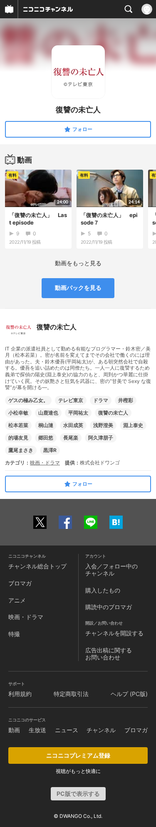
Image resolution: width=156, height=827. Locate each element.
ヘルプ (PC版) (129, 693)
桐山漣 (45, 425)
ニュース (66, 729)
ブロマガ (20, 583)
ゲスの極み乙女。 (28, 400)
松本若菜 (18, 425)
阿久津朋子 (100, 437)
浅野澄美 (103, 425)
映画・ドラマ (45, 462)
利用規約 (20, 693)
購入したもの (102, 590)
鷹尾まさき (20, 450)
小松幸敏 (18, 413)
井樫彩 (125, 400)
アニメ (17, 600)
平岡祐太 (78, 413)
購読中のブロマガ (108, 606)
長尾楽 (70, 437)
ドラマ (100, 400)
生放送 (37, 729)
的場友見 (18, 437)
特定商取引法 (71, 693)
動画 (14, 729)
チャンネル (101, 729)
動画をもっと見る (78, 263)
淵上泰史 (133, 425)
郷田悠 (45, 437)
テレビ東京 (70, 400)
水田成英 (73, 425)
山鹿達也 (48, 413)
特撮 (14, 633)
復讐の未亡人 (113, 413)
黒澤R (50, 450)
